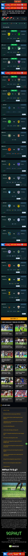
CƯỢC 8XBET (17, 1)
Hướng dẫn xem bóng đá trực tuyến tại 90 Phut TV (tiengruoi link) (12, 442)
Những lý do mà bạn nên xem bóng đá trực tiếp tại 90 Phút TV (13, 450)
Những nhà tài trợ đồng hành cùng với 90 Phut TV (12, 459)
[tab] (2, 18)
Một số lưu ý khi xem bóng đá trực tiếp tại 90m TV (12, 462)
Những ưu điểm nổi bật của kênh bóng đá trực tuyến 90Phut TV (13, 418)
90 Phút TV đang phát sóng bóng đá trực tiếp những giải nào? (13, 434)
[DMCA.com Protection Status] (14, 546)
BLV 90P (23, 23)
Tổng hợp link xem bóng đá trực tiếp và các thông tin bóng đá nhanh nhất (13, 422)
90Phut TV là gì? (6, 410)
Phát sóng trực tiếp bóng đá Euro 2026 (10, 437)
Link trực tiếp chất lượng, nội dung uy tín (10, 429)
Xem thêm (13, 318)
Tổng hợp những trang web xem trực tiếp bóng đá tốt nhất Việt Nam (13, 455)
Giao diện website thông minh (8, 426)
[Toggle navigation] (26, 2)
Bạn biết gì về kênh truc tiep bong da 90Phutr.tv (12, 414)
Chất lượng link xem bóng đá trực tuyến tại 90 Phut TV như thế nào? (13, 446)
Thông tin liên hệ (6, 466)
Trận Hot (14, 23)
